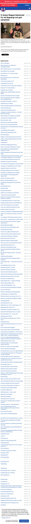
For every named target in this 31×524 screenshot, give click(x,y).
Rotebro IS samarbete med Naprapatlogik (10, 291)
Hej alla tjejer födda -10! (6, 364)
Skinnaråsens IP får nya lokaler (8, 71)
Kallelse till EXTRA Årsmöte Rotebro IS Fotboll (11, 500)
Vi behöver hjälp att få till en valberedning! (10, 356)
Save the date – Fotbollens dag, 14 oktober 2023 (12, 219)
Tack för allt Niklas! (5, 63)
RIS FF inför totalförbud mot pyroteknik (10, 205)
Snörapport (3, 504)
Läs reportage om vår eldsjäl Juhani (9, 294)
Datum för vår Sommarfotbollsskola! (9, 124)
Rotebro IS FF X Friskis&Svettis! (8, 87)
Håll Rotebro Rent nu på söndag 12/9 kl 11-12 (11, 296)
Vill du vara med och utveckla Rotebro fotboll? (11, 242)
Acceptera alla (24, 521)
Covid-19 (3, 436)
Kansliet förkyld (4, 188)
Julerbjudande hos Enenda (7, 83)
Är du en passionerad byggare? (8, 327)
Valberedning (4, 463)
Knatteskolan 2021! (5, 321)
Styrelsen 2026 (4, 75)
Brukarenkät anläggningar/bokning (9, 144)
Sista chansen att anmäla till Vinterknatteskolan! (11, 362)
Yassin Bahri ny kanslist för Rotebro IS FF (10, 309)
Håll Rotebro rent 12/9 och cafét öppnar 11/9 (11, 305)
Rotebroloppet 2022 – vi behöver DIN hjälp (10, 280)
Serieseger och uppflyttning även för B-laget (11, 166)
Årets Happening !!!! (5, 475)
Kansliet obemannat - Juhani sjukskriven (10, 404)
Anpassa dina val (6, 517)
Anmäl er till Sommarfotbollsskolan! (9, 413)
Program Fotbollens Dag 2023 (7, 178)
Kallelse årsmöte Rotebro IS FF (8, 245)
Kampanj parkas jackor (6, 190)
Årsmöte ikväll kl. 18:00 (6, 120)
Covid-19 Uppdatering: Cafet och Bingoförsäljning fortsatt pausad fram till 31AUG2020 (10, 408)
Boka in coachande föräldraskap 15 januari (10, 147)
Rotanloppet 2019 (5, 461)
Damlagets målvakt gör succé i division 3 (10, 170)
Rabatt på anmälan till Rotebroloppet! (9, 240)
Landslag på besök (5, 300)
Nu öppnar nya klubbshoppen (7, 278)
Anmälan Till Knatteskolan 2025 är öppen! (10, 95)
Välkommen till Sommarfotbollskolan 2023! (10, 234)
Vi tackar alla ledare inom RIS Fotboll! (9, 366)
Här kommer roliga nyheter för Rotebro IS (10, 385)
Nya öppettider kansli (5, 186)
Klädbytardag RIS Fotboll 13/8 (7, 307)
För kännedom (4, 481)
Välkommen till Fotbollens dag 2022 (9, 271)
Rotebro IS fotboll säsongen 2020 (8, 440)
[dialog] (15, 515)
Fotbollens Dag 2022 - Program (8, 267)
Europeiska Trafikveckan (6, 389)
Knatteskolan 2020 (5, 433)
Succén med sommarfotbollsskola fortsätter (11, 287)
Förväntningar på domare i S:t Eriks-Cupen (10, 200)
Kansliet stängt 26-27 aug (6, 302)
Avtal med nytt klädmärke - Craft (8, 285)
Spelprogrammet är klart (6, 316)
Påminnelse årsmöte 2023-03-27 (8, 238)
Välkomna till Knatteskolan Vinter (8, 110)
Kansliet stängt (4, 376)
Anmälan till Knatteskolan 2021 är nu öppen (10, 311)
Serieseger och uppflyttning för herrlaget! (10, 172)
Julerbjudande (4, 142)
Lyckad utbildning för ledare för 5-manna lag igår (12, 381)
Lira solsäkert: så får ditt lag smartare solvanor (11, 217)
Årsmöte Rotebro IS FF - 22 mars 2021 (9, 314)
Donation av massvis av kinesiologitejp (10, 346)
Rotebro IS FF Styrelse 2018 (7, 493)
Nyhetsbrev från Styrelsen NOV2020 (9, 368)
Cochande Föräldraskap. (6, 489)
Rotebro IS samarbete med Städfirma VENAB (11, 298)
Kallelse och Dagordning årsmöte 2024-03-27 (11, 136)
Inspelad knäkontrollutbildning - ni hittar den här (11, 331)
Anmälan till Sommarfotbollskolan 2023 (10, 227)
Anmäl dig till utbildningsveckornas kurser (10, 159)
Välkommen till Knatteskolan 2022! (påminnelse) (12, 274)
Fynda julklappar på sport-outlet (8, 265)
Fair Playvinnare (4, 438)
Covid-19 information (5, 289)
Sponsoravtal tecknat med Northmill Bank (10, 329)
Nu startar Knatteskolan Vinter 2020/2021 (10, 383)
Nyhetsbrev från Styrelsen (6, 394)
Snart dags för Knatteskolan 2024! (8, 118)
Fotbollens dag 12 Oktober (7, 103)
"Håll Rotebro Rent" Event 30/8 (7, 398)
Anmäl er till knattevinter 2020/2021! (9, 371)
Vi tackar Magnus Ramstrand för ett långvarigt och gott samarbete (12, 17)
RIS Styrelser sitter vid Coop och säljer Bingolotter (12, 350)
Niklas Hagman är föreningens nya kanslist (10, 115)
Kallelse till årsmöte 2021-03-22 (8, 340)
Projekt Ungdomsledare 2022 (7, 283)
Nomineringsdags (5, 134)
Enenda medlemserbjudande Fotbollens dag (11, 105)
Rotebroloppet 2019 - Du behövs (8, 470)
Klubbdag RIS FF (4, 455)
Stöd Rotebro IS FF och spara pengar (9, 73)
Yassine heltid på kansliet (6, 229)
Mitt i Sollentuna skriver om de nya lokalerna (11, 69)
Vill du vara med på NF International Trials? (10, 207)
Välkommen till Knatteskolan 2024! (8, 132)
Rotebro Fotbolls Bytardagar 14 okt (9, 180)
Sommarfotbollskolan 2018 (7, 491)
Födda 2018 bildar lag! (6, 108)
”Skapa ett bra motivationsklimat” (8, 195)
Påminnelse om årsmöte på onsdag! (9, 122)
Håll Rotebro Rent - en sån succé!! (8, 392)
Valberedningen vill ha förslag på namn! (10, 502)
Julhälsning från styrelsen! (7, 256)
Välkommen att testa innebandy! (8, 269)
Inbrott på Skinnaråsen (6, 396)
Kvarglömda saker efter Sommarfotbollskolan (11, 202)
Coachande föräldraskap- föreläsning (9, 236)
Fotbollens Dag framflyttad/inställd (9, 387)
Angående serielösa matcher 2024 (8, 168)
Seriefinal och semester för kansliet (9, 161)
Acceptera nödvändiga (11, 521)
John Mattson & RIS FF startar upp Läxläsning (11, 85)
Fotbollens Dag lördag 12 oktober (8, 450)
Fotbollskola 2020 (5, 442)
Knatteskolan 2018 (5, 496)
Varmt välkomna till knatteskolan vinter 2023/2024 (12, 163)
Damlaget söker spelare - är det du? (9, 101)
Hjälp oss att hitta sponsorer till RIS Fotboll (10, 378)
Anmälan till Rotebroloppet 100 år (8, 498)
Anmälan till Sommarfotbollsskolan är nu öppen (12, 418)
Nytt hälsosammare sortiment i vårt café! (10, 276)
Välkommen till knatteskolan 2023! (8, 247)
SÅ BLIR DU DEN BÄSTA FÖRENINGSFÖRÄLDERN (12, 211)
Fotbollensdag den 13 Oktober (8, 472)
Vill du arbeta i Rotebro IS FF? (7, 81)
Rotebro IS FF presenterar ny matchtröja (10, 192)
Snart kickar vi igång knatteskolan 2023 (10, 231)
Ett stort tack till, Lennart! (6, 411)
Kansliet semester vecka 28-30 (8, 209)
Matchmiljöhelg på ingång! (7, 225)
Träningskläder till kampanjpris (8, 130)
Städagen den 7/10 (5, 483)
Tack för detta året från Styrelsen (8, 348)
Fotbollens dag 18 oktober (7, 90)
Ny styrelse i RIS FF (5, 452)
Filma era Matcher (5, 448)
